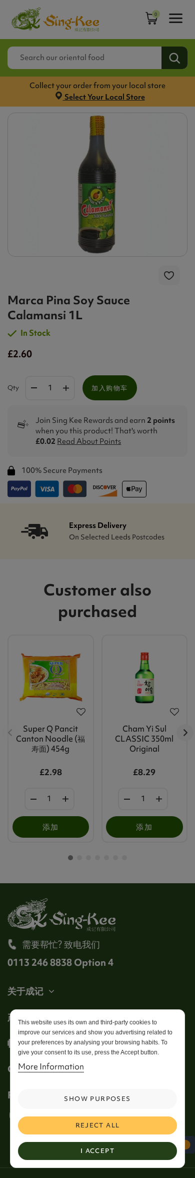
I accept (97, 1150)
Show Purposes (97, 1098)
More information (51, 1066)
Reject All (98, 1125)
